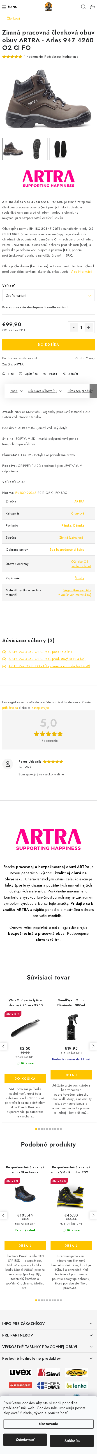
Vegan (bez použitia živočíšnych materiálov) (74, 592)
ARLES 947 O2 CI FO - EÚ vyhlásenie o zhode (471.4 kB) (49, 666)
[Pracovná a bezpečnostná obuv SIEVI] (48, 1372)
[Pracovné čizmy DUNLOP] (20, 1385)
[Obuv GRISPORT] (76, 1372)
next (93, 1046)
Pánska (66, 525)
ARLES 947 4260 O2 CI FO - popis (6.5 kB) (40, 652)
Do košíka (48, 344)
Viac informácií (81, 271)
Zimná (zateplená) (72, 537)
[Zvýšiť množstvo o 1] (89, 327)
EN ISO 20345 (26, 492)
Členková (77, 513)
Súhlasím (72, 1441)
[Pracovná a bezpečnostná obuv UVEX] (20, 1372)
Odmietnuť (25, 1439)
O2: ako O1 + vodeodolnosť (81, 563)
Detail (71, 1075)
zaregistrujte (40, 707)
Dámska (78, 525)
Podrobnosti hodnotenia (61, 56)
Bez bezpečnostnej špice (67, 549)
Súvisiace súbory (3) (42, 391)
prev (3, 1046)
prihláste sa (10, 707)
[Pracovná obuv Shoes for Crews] (48, 1385)
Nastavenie (48, 1424)
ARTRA (19, 364)
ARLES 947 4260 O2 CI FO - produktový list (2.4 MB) (47, 659)
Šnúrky (79, 578)
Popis (14, 391)
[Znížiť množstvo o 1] (74, 327)
